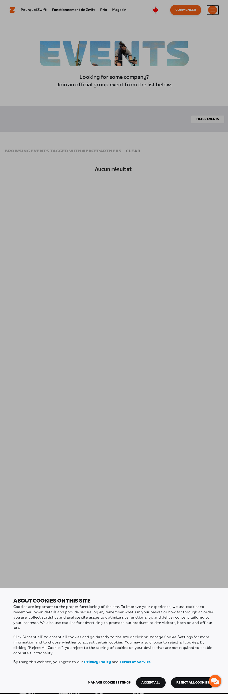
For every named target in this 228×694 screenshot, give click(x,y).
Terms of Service (135, 662)
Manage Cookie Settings (109, 682)
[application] (215, 681)
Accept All (150, 682)
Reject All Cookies (192, 682)
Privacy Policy (97, 662)
